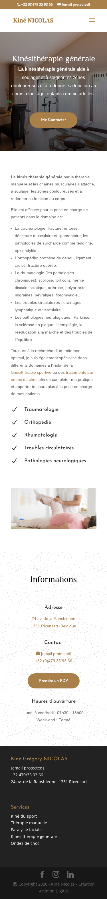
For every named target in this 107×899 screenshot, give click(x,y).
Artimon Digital (53, 891)
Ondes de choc (25, 843)
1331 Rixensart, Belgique (53, 626)
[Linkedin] (70, 874)
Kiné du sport (24, 816)
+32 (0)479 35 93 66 (37, 4)
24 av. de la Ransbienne (53, 618)
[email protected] (27, 768)
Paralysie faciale (26, 829)
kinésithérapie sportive (31, 372)
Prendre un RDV (53, 681)
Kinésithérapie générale (34, 836)
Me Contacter (53, 120)
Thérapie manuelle (29, 822)
